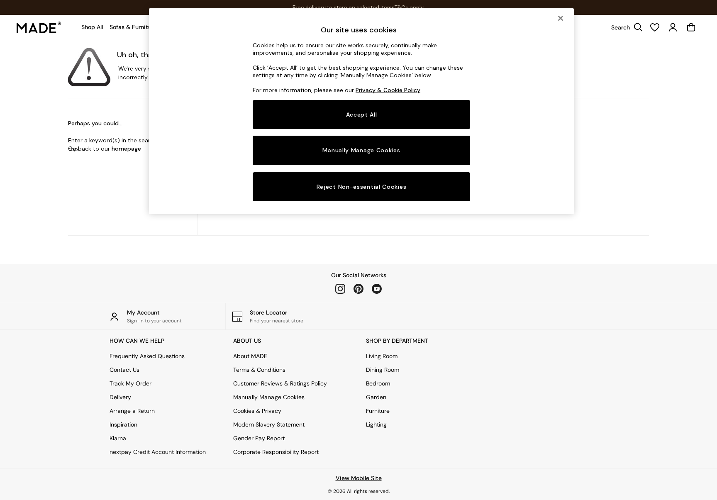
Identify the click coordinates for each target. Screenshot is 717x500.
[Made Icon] (39, 27)
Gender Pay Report (259, 438)
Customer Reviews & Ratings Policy (280, 383)
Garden (376, 397)
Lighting (376, 424)
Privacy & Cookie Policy (388, 90)
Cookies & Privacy (257, 411)
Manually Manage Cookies (269, 397)
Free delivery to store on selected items (344, 7)
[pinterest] (358, 289)
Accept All (361, 114)
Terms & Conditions (259, 369)
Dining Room (382, 369)
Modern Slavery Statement (269, 424)
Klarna (118, 438)
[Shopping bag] (691, 27)
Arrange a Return (132, 411)
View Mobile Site (359, 478)
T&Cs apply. (409, 7)
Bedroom (378, 383)
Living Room (382, 356)
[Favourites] (655, 27)
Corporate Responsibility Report (276, 452)
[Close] (560, 18)
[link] (625, 27)
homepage (126, 148)
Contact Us (124, 369)
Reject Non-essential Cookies (362, 186)
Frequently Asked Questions (147, 356)
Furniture (378, 411)
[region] (361, 111)
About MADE (250, 356)
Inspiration (123, 424)
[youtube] (377, 289)
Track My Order (130, 383)
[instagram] (340, 289)
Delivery (120, 397)
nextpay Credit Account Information (158, 452)
